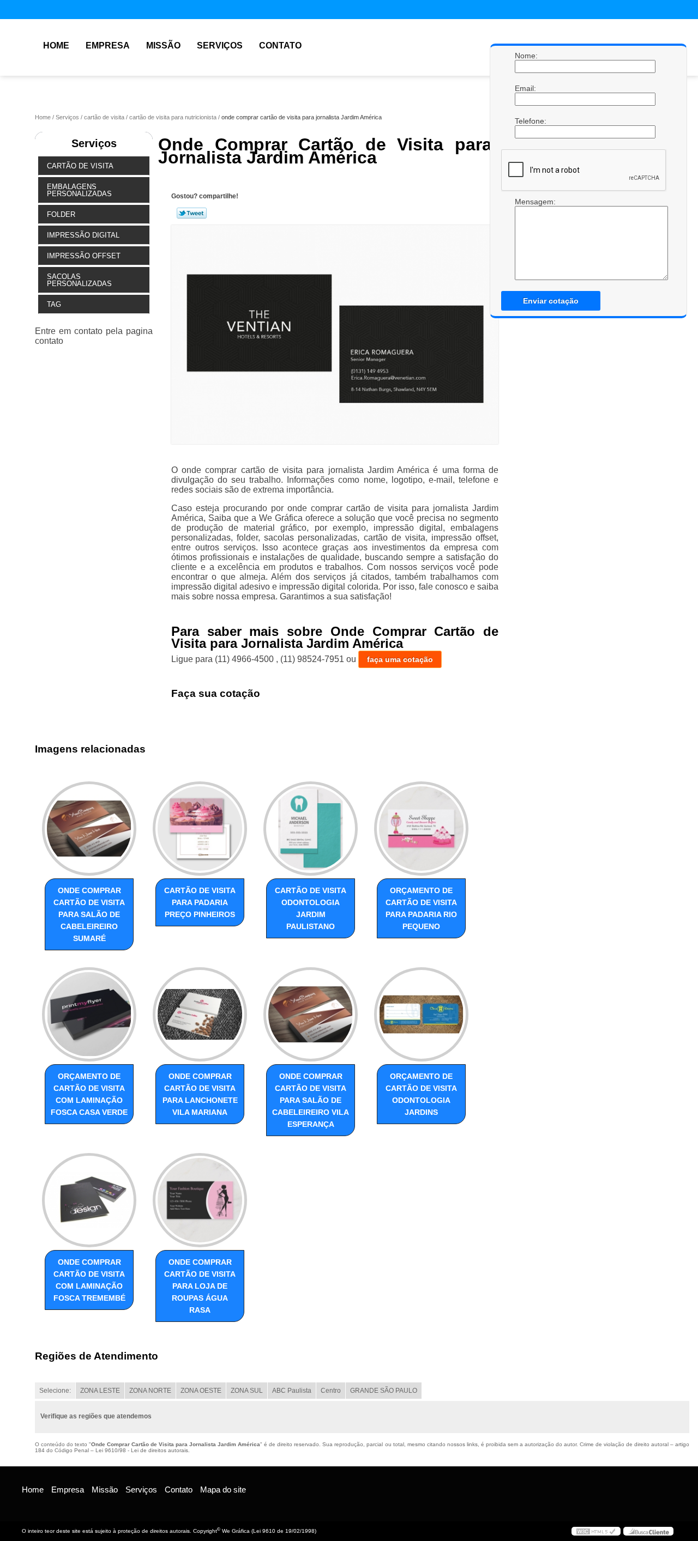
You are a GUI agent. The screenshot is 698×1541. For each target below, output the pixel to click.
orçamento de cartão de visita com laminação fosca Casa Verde (89, 1094)
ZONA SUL (247, 1390)
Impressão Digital (83, 235)
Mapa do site (223, 1489)
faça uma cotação (400, 659)
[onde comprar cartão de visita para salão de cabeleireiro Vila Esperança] (310, 1014)
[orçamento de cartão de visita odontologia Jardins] (421, 1014)
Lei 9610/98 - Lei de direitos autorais (141, 1450)
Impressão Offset (84, 256)
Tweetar (192, 213)
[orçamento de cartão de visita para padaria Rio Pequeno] (421, 828)
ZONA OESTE (200, 1390)
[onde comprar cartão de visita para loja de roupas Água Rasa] (200, 1200)
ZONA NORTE (150, 1390)
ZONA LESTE (100, 1390)
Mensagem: (526, 238)
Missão (163, 45)
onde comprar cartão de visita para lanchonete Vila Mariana (200, 1094)
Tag (54, 304)
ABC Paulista (291, 1390)
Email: (526, 88)
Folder (61, 214)
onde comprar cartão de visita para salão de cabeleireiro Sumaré (89, 914)
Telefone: (526, 121)
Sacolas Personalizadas (79, 280)
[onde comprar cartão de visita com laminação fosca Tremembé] (89, 1200)
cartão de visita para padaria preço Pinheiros (200, 902)
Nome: (526, 55)
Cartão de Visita (80, 166)
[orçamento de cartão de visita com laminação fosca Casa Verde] (89, 1014)
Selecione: (55, 1390)
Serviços (220, 45)
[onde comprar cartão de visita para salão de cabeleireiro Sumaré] (89, 828)
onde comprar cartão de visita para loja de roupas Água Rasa (200, 1286)
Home (56, 45)
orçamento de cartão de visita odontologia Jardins (421, 1094)
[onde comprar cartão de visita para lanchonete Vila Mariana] (200, 1014)
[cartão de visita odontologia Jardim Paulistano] (310, 828)
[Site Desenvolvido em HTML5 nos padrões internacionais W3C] (596, 1531)
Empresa (108, 45)
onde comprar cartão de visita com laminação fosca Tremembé (89, 1280)
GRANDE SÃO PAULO (383, 1390)
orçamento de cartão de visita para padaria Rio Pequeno (421, 908)
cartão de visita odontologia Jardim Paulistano (310, 908)
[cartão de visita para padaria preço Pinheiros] (200, 828)
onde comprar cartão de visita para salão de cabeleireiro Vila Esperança (310, 1100)
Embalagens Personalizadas (79, 190)
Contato (280, 45)
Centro (331, 1390)
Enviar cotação (551, 300)
